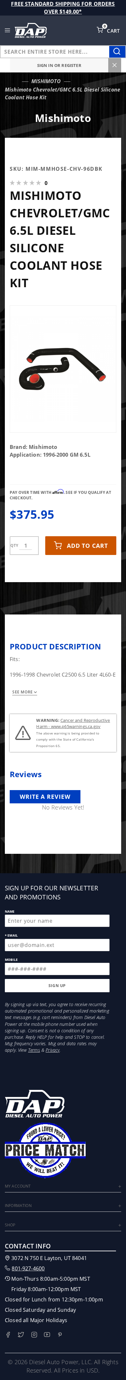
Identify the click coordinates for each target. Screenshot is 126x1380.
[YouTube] (47, 1334)
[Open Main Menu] (7, 30)
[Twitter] (21, 1334)
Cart (114, 30)
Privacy (52, 1050)
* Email (11, 935)
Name (10, 911)
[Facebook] (8, 1334)
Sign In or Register (59, 65)
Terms (34, 1050)
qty (14, 545)
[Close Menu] (114, 65)
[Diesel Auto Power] (31, 30)
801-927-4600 (28, 1268)
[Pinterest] (60, 1334)
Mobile (11, 959)
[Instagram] (34, 1334)
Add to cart (87, 545)
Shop (10, 1225)
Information (18, 1205)
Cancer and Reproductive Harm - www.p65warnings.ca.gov (73, 723)
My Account (18, 1186)
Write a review (45, 796)
